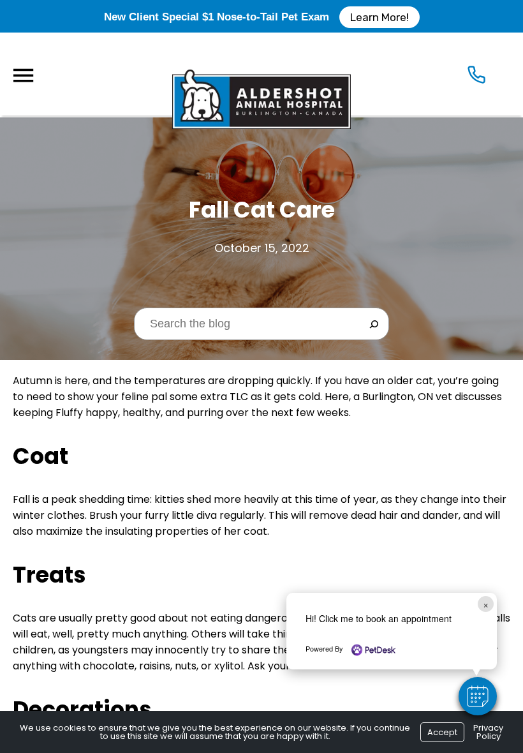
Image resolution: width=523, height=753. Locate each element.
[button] (478, 696)
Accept (442, 732)
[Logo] (261, 74)
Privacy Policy (488, 732)
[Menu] (23, 75)
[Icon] (476, 77)
